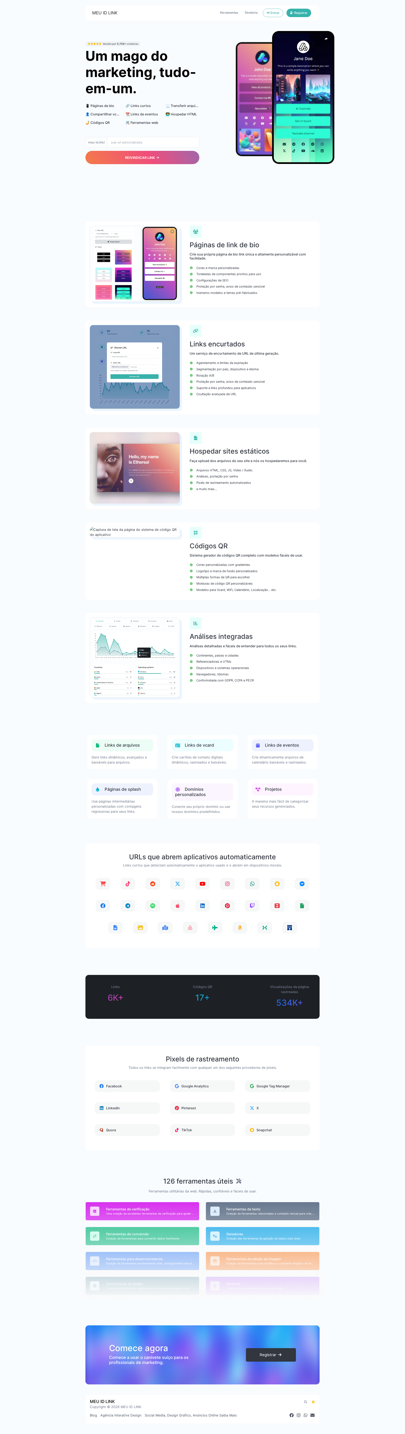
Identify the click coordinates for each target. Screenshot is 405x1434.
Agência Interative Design (120, 1415)
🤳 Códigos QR (97, 122)
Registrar (300, 13)
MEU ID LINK (104, 12)
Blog (93, 1415)
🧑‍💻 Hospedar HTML (181, 114)
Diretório (251, 12)
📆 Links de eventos (142, 114)
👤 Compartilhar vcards (104, 114)
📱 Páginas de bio (99, 106)
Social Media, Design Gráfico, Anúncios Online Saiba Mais (191, 1415)
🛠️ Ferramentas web (142, 122)
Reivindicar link (140, 157)
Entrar (274, 13)
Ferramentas (229, 12)
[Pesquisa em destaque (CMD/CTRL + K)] (306, 1402)
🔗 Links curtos (138, 106)
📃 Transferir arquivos (183, 106)
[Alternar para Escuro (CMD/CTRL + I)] (313, 1402)
